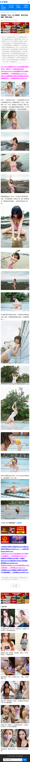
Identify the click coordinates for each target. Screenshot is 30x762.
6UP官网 (4, 2)
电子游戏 (3, 7)
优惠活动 (26, 7)
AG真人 (18, 5)
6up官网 (13, 756)
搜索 (25, 759)
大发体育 (19, 523)
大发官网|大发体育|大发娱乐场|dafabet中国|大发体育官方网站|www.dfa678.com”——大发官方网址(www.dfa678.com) (15, 549)
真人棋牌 (11, 7)
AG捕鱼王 (26, 5)
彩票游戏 (18, 7)
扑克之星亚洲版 (19, 756)
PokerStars (11, 5)
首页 (2, 5)
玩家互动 (3, 9)
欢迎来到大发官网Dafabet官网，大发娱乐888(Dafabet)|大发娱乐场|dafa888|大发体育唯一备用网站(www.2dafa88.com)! (14, 561)
